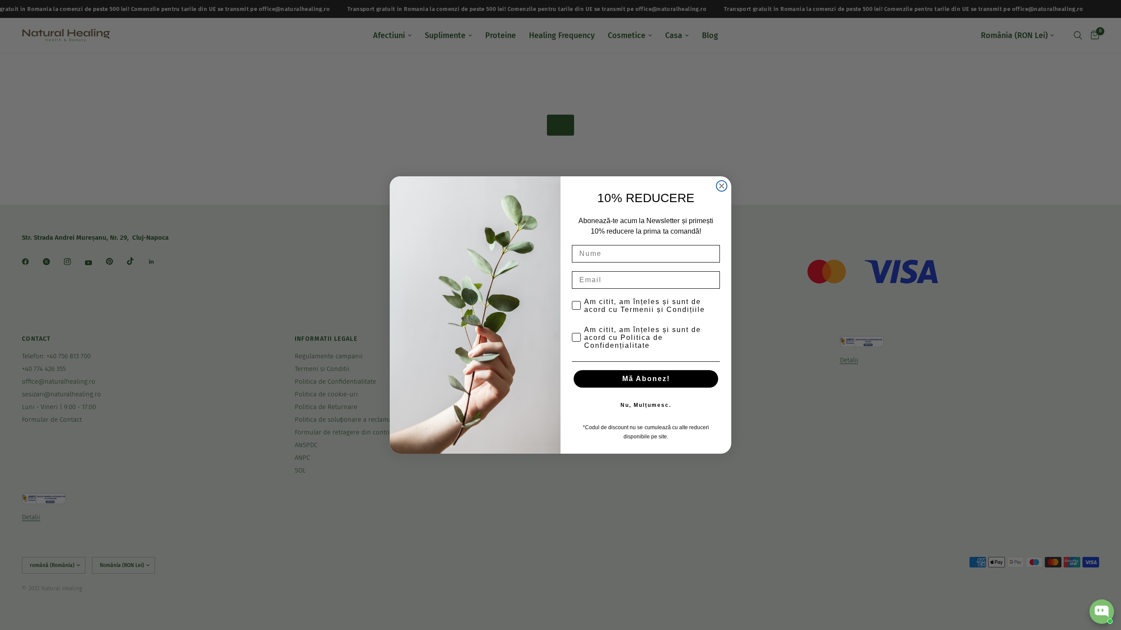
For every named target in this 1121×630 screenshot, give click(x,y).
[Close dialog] (721, 186)
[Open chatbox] (1101, 611)
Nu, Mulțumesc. (645, 405)
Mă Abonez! (646, 378)
